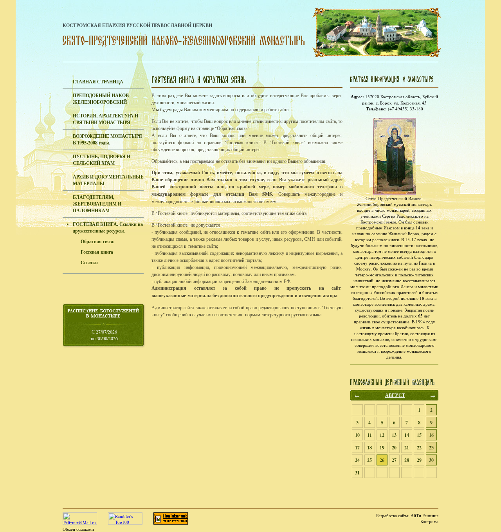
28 (406, 460)
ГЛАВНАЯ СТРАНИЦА (98, 81)
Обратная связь (97, 241)
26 (382, 460)
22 (419, 447)
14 (406, 435)
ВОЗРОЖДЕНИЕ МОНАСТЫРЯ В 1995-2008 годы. (107, 139)
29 (419, 460)
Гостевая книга (97, 252)
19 (382, 447)
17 (357, 447)
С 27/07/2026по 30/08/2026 (104, 334)
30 (431, 460)
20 (394, 447)
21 (406, 447)
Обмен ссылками (78, 529)
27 (394, 460)
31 (357, 472)
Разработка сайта (392, 515)
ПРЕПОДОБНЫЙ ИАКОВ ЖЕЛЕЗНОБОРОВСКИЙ (101, 98)
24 (357, 460)
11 (369, 435)
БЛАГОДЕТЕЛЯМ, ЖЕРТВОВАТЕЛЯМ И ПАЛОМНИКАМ (97, 204)
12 (382, 435)
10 (357, 435)
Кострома (429, 521)
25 (369, 460)
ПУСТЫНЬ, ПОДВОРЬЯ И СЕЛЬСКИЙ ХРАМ (101, 159)
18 (369, 447)
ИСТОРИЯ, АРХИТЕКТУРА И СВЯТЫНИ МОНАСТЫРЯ (105, 119)
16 (431, 435)
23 (431, 447)
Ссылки (89, 262)
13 (394, 435)
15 (419, 435)
